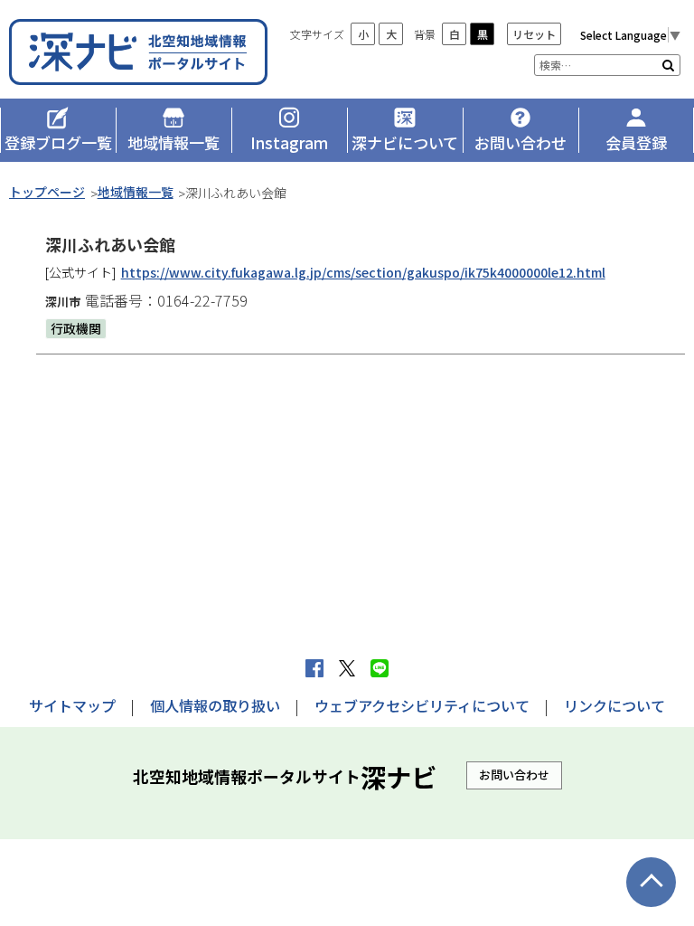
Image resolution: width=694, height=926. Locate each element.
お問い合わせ (514, 774)
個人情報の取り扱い (215, 705)
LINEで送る (379, 668)
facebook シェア (314, 668)
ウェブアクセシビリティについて (422, 705)
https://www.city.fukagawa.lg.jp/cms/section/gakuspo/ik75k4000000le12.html (363, 272)
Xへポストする (347, 668)
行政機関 (76, 328)
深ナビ (140, 52)
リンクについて (614, 705)
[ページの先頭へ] (651, 882)
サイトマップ (72, 705)
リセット (534, 34)
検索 (668, 65)
